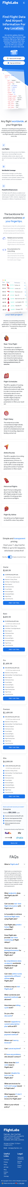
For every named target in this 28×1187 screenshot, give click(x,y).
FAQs (5, 1164)
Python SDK (6, 1173)
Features (6, 1159)
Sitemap (6, 1176)
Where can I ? (11, 1041)
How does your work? (12, 1006)
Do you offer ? (9, 1014)
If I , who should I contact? (12, 1055)
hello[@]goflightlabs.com (15, 1148)
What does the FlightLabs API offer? (12, 895)
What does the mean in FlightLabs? (11, 1064)
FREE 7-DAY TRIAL (14, 603)
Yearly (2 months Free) (19, 557)
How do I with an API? (12, 1024)
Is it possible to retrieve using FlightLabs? (13, 916)
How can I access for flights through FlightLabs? (12, 951)
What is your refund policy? (11, 1106)
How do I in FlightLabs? (12, 1075)
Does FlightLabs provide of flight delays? (11, 938)
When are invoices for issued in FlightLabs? (13, 1086)
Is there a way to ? (12, 988)
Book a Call (14, 843)
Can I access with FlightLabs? (12, 906)
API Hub (6, 1167)
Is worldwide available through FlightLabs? (12, 964)
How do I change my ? (11, 1033)
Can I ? (12, 1048)
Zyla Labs (21, 1183)
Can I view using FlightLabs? (13, 977)
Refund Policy (19, 1162)
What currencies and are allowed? (12, 997)
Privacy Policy (19, 1166)
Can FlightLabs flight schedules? (12, 927)
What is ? (11, 864)
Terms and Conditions (20, 1158)
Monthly (4, 557)
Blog (5, 1169)
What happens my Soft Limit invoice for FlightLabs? (13, 1096)
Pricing (6, 1162)
